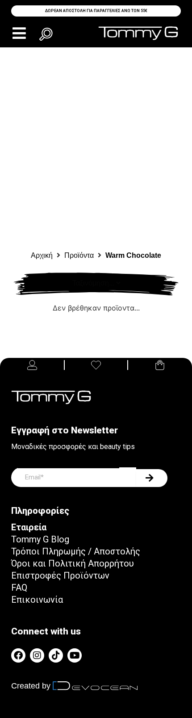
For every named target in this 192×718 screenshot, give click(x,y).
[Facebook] (18, 655)
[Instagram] (37, 655)
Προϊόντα (79, 255)
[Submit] (151, 478)
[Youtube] (74, 655)
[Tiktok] (56, 655)
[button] (19, 33)
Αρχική (42, 255)
